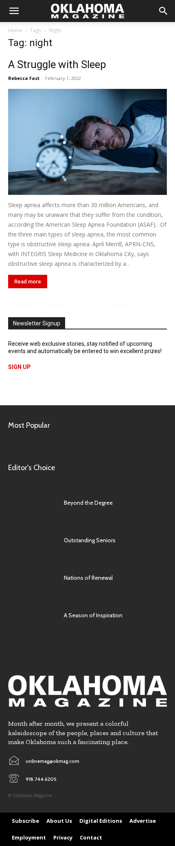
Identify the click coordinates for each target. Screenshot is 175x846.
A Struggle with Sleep (57, 64)
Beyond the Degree (88, 502)
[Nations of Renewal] (32, 577)
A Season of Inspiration (93, 615)
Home (15, 30)
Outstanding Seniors (90, 540)
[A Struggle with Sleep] (87, 142)
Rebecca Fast (23, 78)
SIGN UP (19, 367)
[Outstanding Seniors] (32, 540)
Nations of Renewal (88, 577)
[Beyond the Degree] (32, 502)
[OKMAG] (87, 691)
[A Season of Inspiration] (32, 615)
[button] (14, 11)
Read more (27, 281)
